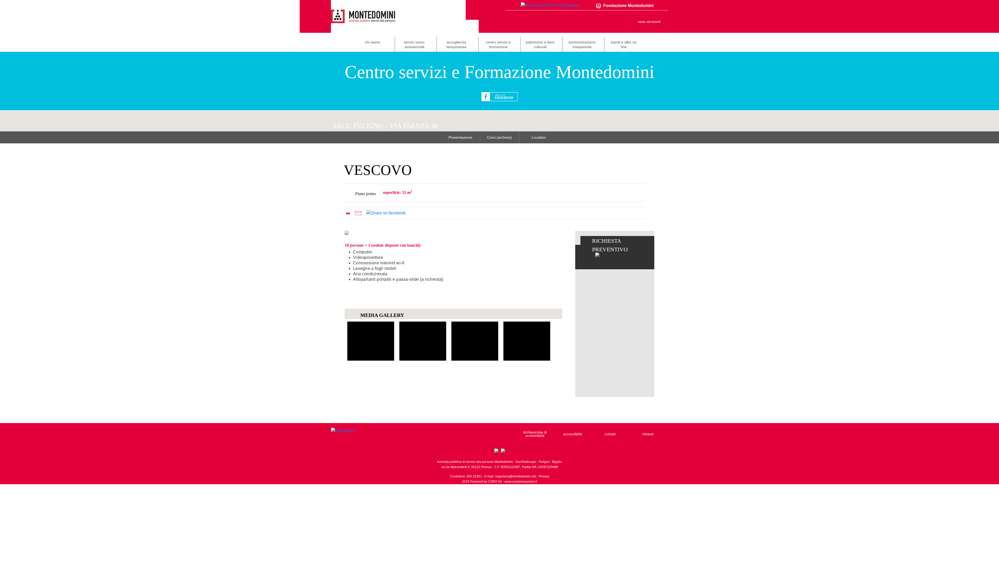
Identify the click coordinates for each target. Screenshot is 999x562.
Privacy (544, 476)
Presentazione (460, 137)
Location (539, 137)
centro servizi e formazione (498, 44)
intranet (648, 434)
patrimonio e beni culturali (540, 44)
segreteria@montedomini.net (515, 476)
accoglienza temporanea (456, 44)
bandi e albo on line (624, 44)
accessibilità (572, 434)
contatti (610, 434)
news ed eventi (649, 22)
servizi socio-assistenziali (414, 44)
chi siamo (372, 42)
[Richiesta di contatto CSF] (597, 254)
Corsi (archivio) (499, 137)
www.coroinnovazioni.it (520, 481)
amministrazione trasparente (581, 44)
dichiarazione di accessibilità (535, 434)
